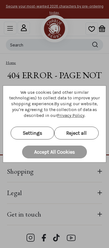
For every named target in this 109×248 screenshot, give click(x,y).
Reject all (76, 133)
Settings (32, 133)
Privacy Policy (70, 115)
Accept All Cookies (54, 152)
